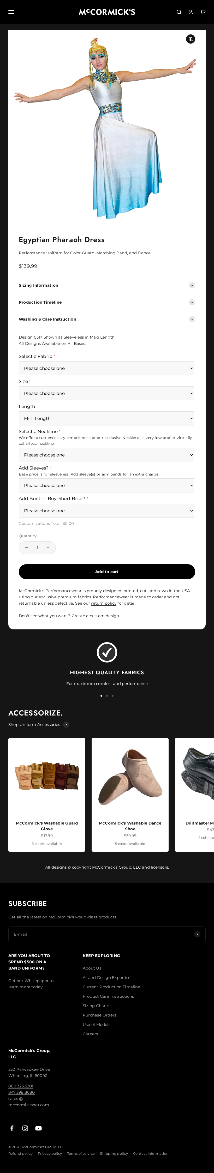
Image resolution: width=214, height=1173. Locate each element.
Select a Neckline (38, 431)
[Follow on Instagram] (25, 1128)
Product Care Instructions (108, 996)
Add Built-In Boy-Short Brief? (52, 498)
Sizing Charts (96, 1005)
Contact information (151, 1153)
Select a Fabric (35, 356)
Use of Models (96, 1024)
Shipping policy (114, 1153)
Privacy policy (50, 1153)
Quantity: (28, 535)
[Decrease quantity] (26, 548)
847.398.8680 (21, 1092)
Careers (90, 1033)
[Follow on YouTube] (38, 1128)
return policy (103, 603)
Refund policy (20, 1153)
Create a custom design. (96, 615)
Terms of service (81, 1153)
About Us (92, 968)
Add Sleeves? (34, 468)
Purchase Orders (99, 1015)
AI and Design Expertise (106, 977)
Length (27, 406)
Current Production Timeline (111, 986)
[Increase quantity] (48, 548)
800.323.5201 (20, 1086)
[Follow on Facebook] (11, 1128)
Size (23, 381)
